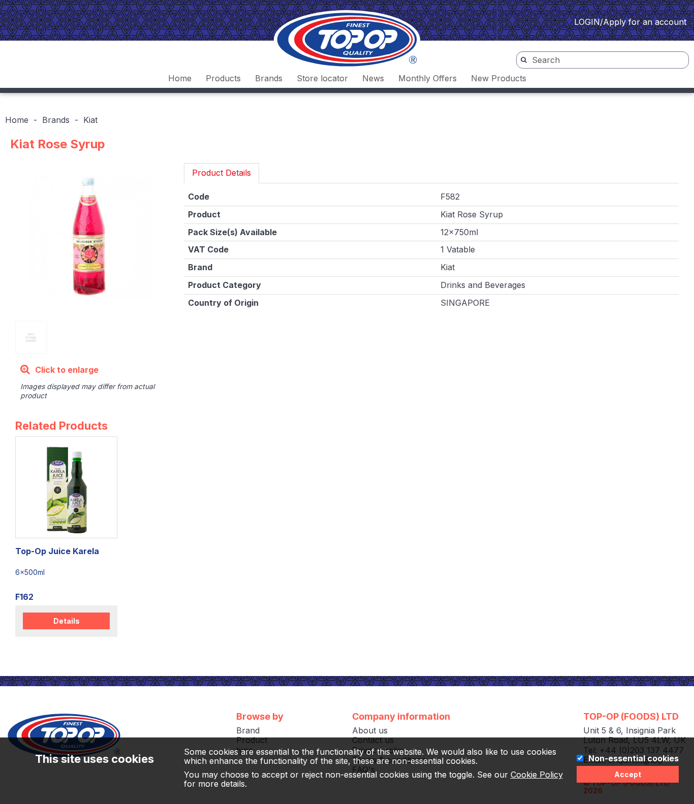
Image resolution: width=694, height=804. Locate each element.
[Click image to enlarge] (89, 237)
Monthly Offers (427, 78)
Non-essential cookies (633, 758)
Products (223, 78)
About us (370, 730)
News (373, 78)
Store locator (322, 78)
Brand (248, 730)
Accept (627, 774)
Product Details (221, 173)
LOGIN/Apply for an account (630, 22)
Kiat (90, 120)
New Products (498, 78)
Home (180, 78)
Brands (268, 78)
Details (66, 621)
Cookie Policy (537, 774)
